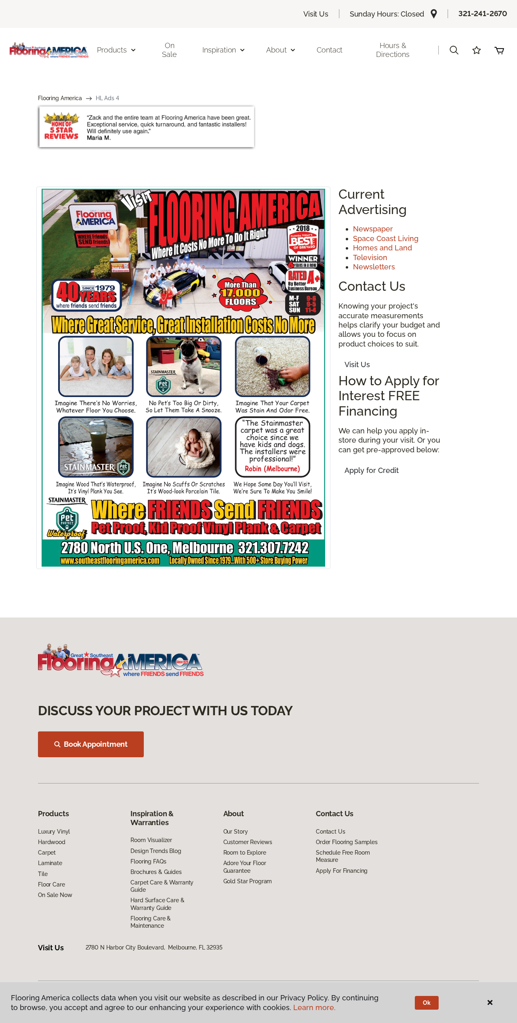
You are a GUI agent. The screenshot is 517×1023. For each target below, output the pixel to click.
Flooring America (60, 98)
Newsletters (374, 267)
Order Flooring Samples (347, 842)
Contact (330, 50)
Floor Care (51, 884)
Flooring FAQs (148, 861)
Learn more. (314, 1007)
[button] (454, 50)
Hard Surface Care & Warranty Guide (157, 904)
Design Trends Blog (155, 851)
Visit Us (315, 14)
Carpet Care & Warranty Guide (161, 886)
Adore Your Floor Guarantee (244, 867)
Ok (427, 1003)
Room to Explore (244, 852)
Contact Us (330, 831)
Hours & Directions (392, 50)
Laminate (50, 863)
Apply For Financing (342, 871)
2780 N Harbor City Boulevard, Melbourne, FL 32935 (154, 947)
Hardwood (51, 842)
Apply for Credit (372, 470)
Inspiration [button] (219, 50)
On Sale (169, 50)
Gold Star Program (247, 881)
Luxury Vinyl (54, 831)
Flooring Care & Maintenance (150, 922)
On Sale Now (55, 895)
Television (370, 257)
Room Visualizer (151, 840)
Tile (42, 874)
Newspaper (373, 229)
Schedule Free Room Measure (343, 856)
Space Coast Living (385, 238)
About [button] (276, 50)
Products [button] (112, 50)
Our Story (235, 831)
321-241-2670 (482, 13)
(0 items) (499, 50)
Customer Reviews (247, 842)
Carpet (47, 852)
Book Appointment (96, 744)
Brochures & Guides (155, 872)
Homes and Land (382, 248)
